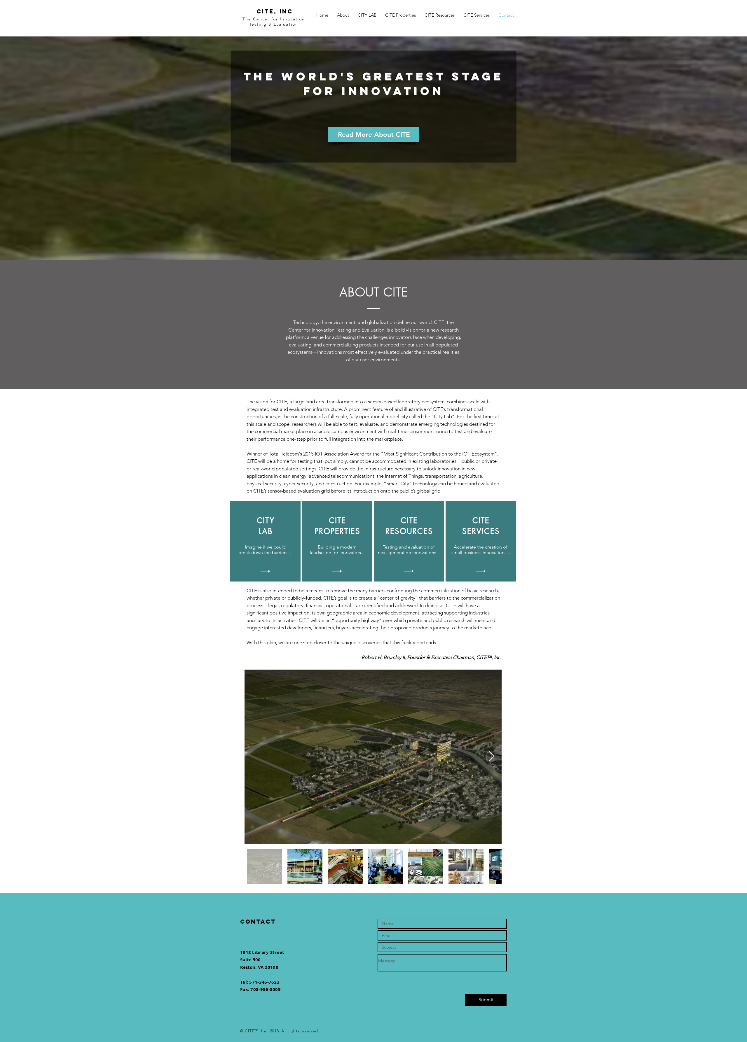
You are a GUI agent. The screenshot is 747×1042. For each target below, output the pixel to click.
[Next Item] (491, 756)
